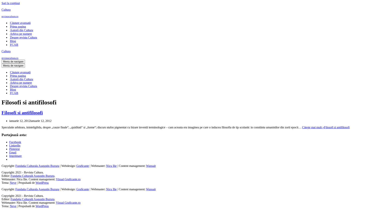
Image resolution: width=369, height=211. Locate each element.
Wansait (151, 165)
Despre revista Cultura (23, 37)
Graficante (82, 165)
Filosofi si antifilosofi (22, 112)
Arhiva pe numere (21, 33)
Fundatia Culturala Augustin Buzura (37, 165)
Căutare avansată (20, 23)
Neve (13, 182)
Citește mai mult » (326, 127)
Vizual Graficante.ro (68, 179)
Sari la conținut (11, 3)
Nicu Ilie (111, 165)
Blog (13, 41)
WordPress (42, 182)
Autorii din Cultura (21, 30)
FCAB (14, 44)
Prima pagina (18, 26)
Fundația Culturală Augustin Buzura (32, 175)
